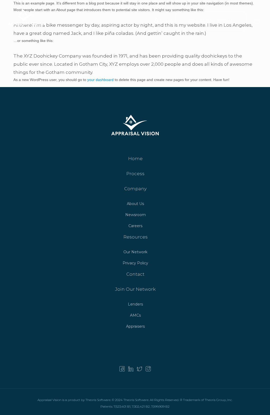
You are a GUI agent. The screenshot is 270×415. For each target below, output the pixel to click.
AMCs (135, 315)
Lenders (135, 304)
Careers (135, 225)
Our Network (135, 252)
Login (166, 20)
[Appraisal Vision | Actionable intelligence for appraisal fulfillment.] (26, 17)
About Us (135, 203)
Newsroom (135, 214)
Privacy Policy (135, 263)
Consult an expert (211, 20)
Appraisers (135, 326)
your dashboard (100, 80)
